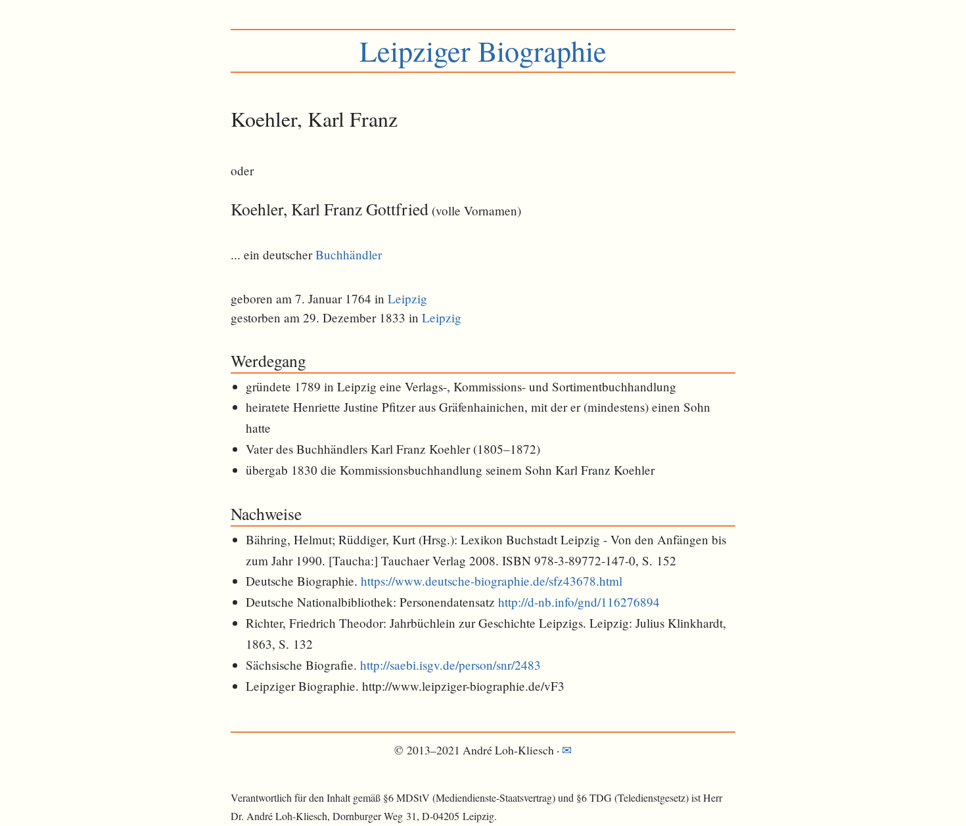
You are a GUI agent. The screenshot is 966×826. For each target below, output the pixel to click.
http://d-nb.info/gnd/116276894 (579, 602)
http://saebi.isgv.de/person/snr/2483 (450, 665)
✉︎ (567, 750)
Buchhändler (348, 254)
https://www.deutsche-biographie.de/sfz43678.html (491, 581)
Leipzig (407, 298)
